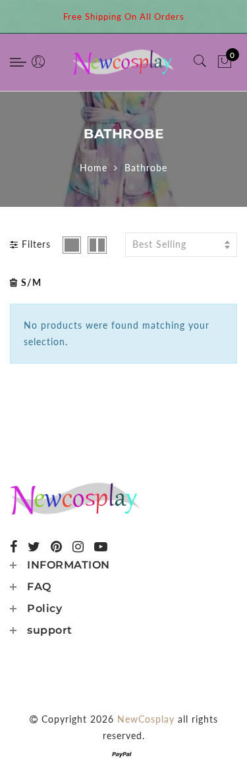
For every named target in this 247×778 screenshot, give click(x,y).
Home (93, 167)
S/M (31, 282)
